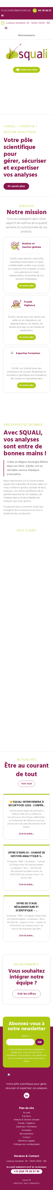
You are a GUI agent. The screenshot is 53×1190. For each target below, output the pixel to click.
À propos (26, 1116)
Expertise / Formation (26, 1127)
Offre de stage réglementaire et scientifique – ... (26, 907)
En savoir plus (16, 186)
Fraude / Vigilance (26, 1123)
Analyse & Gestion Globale (26, 1120)
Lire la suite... (26, 834)
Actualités (26, 1130)
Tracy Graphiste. (31, 1183)
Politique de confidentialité (27, 1144)
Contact (27, 1137)
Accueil (26, 1113)
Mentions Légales (26, 1141)
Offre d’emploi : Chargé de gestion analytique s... (26, 855)
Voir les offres (26, 994)
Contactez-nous (28, 70)
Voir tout (26, 784)
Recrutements (26, 35)
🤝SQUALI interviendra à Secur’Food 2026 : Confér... (26, 804)
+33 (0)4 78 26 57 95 (26, 1171)
